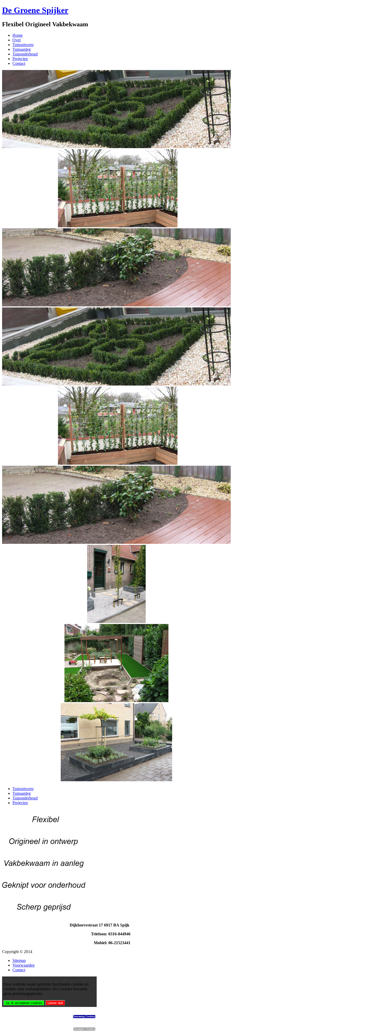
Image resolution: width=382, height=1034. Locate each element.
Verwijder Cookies (84, 1029)
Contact (18, 63)
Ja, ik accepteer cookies (23, 1003)
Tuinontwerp (23, 44)
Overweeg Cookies (84, 1016)
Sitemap (19, 960)
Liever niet (55, 1003)
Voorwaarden (23, 965)
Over (16, 40)
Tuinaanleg (21, 49)
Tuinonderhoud (25, 54)
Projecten (20, 58)
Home (17, 35)
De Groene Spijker (35, 10)
